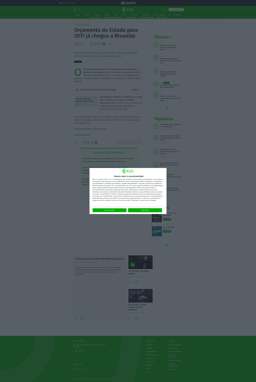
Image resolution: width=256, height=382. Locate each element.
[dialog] (128, 191)
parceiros (110, 179)
